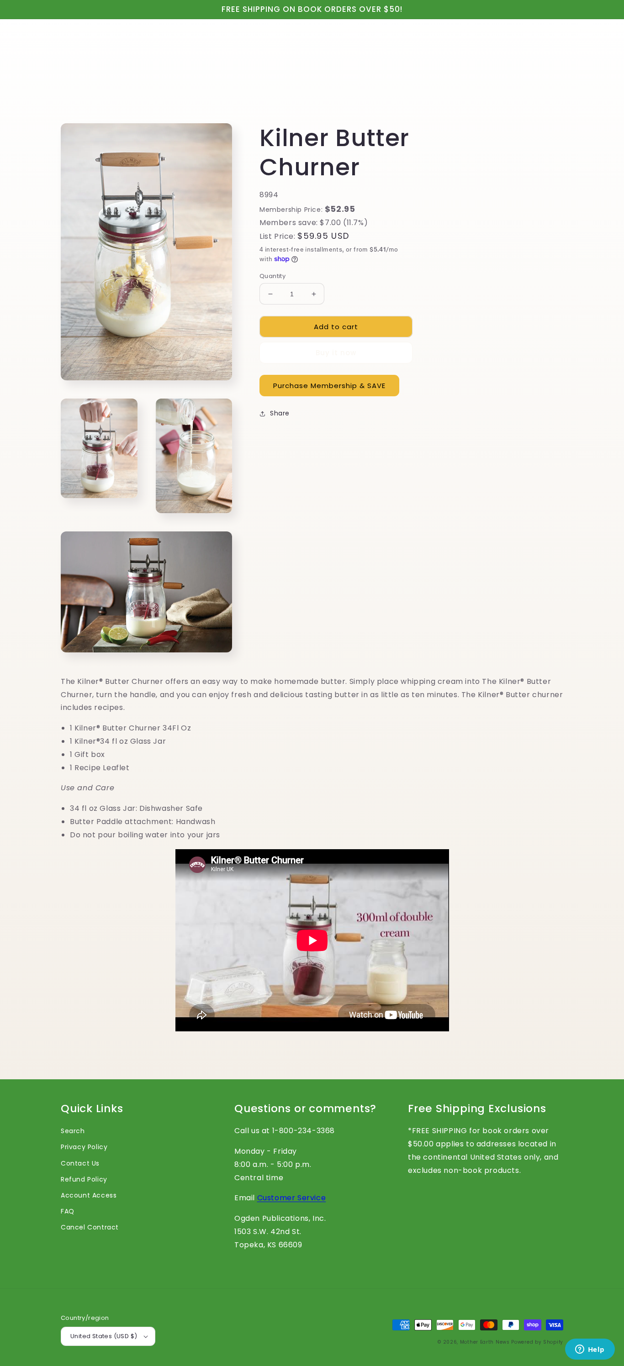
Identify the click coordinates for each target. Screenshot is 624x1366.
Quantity (272, 276)
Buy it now (336, 352)
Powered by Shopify (537, 1342)
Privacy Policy (84, 1146)
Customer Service (291, 1198)
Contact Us (80, 1163)
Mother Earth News (485, 1342)
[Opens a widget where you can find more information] (590, 1350)
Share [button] (280, 413)
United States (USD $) (103, 1336)
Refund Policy (84, 1179)
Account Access (88, 1195)
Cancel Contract (90, 1227)
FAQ (67, 1211)
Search (73, 1130)
